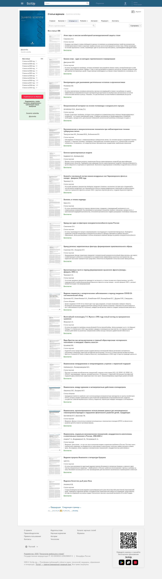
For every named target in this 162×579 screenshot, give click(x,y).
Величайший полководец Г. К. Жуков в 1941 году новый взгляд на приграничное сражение (97, 318)
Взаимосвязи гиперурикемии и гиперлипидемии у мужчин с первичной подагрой (97, 364)
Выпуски (62, 21)
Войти (135, 2)
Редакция (105, 21)
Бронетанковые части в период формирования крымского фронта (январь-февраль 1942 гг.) (95, 271)
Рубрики (84, 21)
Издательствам (57, 530)
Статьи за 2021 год (28, 73)
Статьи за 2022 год (28, 71)
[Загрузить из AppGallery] (135, 562)
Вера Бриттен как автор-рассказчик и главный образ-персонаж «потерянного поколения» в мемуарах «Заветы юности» (95, 341)
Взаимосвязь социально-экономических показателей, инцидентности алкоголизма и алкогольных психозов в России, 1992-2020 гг (98, 435)
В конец (75, 510)
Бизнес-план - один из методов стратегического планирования (89, 59)
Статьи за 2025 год (28, 63)
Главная (52, 21)
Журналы (80, 533)
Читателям (55, 539)
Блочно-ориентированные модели (78, 153)
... (51, 510)
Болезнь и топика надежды (75, 200)
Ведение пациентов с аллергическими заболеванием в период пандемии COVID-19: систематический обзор (98, 294)
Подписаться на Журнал (32, 97)
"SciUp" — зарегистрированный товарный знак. (53, 564)
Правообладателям (31, 533)
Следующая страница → (71, 507)
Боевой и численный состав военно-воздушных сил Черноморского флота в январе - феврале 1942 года (95, 177)
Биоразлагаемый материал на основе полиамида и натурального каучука (94, 106)
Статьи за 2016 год (28, 85)
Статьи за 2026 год (28, 61)
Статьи (73, 21)
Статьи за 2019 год (28, 78)
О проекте (28, 530)
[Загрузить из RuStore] (128, 562)
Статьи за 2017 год (28, 83)
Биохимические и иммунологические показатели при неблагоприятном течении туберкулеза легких (97, 130)
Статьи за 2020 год (28, 75)
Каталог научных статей (86, 530)
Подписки (100, 3)
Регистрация (138, 4)
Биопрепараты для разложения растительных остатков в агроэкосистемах (94, 82)
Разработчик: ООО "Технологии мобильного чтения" (44, 554)
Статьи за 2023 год (28, 68)
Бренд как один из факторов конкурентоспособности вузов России (91, 223)
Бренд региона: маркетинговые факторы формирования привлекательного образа (98, 246)
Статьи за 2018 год (28, 80)
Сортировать (134, 25)
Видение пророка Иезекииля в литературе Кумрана (85, 457)
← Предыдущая (54, 507)
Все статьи (26, 59)
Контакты (115, 21)
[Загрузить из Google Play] (122, 562)
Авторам (94, 21)
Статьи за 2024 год (28, 66)
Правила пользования (32, 536)
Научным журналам (58, 533)
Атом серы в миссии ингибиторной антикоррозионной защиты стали (92, 35)
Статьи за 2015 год (28, 87)
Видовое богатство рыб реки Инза (78, 481)
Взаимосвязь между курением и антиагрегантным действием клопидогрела (95, 387)
